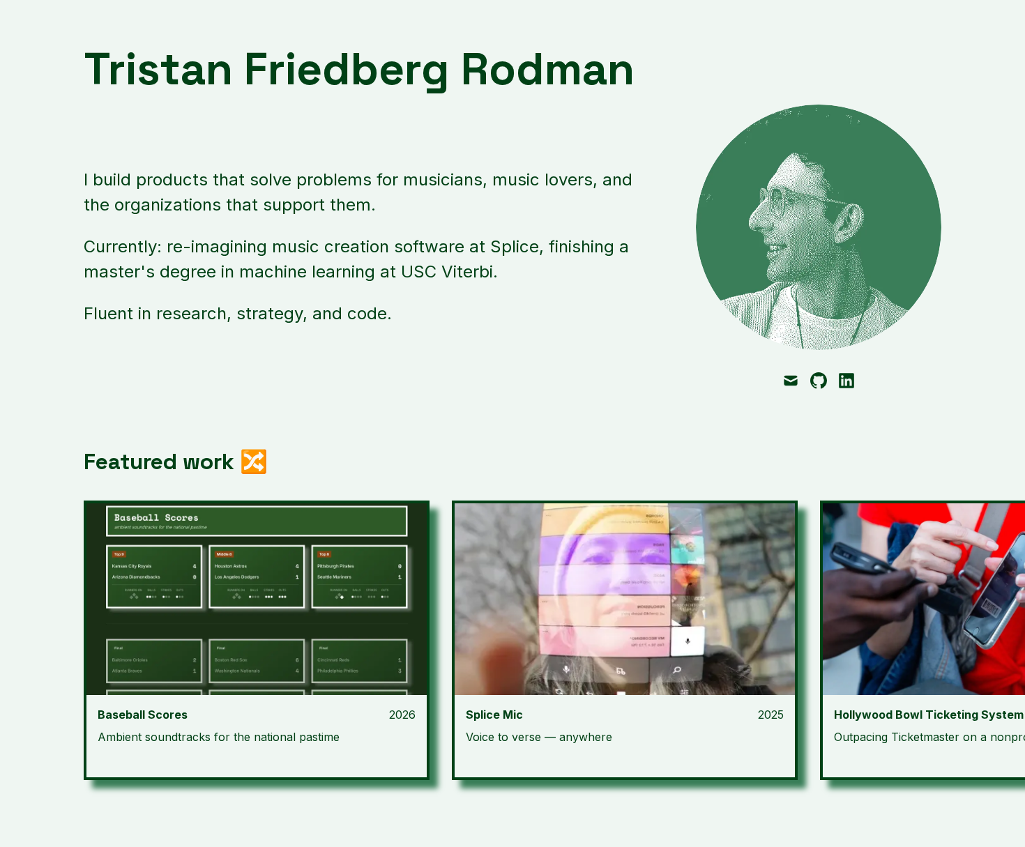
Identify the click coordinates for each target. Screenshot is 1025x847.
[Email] (790, 380)
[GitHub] (818, 380)
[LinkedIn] (846, 380)
